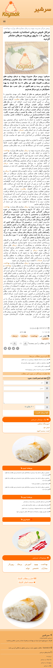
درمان (26, 150)
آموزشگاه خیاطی (44, 424)
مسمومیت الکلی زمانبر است (42, 366)
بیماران (24, 336)
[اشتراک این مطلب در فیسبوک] (9, 348)
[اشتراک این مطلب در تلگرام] (13, 348)
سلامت (17, 99)
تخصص (45, 339)
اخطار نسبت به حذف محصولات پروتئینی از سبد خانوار (35, 359)
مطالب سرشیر (47, 665)
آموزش (28, 564)
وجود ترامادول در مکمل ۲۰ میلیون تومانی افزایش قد (35, 363)
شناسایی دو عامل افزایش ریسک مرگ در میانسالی (36, 501)
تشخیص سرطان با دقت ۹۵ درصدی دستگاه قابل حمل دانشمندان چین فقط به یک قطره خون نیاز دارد (27, 473)
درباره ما (49, 656)
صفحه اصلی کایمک (26, 582)
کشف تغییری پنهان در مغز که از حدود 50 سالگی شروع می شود (32, 511)
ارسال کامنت (41, 413)
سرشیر (42, 8)
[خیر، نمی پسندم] (15, 343)
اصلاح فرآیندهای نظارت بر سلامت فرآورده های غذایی (35, 505)
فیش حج (47, 427)
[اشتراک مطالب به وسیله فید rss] (5, 348)
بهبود (36, 564)
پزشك (14, 336)
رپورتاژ (11, 564)
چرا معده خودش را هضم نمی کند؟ (40, 483)
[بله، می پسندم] (25, 343)
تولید (28, 568)
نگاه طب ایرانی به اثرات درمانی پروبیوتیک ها (37, 369)
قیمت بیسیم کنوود (43, 431)
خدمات (21, 130)
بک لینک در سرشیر (46, 659)
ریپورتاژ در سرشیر (46, 662)
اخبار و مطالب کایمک (26, 578)
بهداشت (6, 150)
